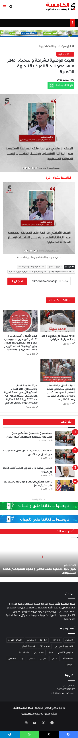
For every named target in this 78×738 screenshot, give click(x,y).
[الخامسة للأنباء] (60, 7)
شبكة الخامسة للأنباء (23, 708)
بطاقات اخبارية (47, 46)
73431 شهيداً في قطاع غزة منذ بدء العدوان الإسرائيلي (58, 337)
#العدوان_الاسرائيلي (64, 646)
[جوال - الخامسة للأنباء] (39, 34)
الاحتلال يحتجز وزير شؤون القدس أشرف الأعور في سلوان (27, 470)
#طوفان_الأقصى (65, 652)
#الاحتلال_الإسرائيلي (37, 640)
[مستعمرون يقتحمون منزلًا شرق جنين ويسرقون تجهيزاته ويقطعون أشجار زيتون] (65, 438)
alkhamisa (68, 658)
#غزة (51, 652)
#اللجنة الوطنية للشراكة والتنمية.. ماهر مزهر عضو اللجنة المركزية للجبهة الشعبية (41, 271)
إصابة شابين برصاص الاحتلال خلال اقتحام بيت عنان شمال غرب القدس (27, 452)
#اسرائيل (69, 640)
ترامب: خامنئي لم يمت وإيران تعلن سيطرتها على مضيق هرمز (28, 484)
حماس (32, 658)
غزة (22, 658)
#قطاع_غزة (24, 652)
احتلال (55, 658)
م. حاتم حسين (28, 714)
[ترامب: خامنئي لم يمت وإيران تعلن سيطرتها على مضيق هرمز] (65, 485)
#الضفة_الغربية (15, 640)
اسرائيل (43, 658)
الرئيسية (66, 46)
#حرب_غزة (45, 646)
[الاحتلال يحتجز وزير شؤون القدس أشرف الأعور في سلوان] (65, 471)
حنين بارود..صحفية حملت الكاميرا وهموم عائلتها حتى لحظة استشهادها (39, 571)
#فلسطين (39, 652)
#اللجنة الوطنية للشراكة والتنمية (31, 266)
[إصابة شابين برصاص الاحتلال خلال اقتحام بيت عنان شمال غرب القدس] (65, 456)
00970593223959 (66, 689)
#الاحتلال (56, 640)
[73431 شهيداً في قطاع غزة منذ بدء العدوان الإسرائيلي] (57, 321)
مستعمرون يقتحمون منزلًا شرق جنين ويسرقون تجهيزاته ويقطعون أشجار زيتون (29, 435)
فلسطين (12, 658)
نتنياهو (70, 664)
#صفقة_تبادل (28, 646)
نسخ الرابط (17, 281)
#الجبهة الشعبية (55, 266)
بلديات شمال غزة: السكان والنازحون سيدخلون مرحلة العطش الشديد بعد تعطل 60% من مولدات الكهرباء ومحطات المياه (61, 392)
